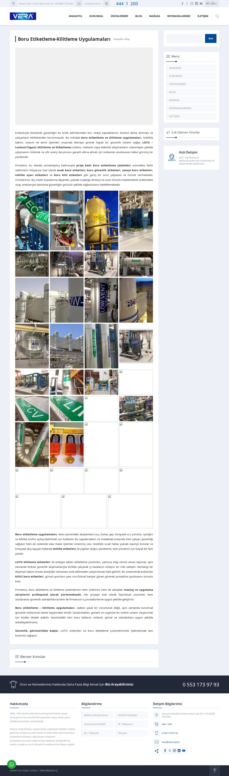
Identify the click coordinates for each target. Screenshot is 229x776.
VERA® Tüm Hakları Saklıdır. (23, 770)
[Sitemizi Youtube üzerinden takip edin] (201, 3)
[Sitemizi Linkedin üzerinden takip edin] (196, 3)
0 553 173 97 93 (201, 684)
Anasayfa (118, 39)
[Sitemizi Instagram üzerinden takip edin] (191, 3)
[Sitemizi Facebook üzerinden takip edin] (182, 3)
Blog (127, 39)
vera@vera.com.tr (92, 3)
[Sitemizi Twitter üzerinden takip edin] (187, 3)
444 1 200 (125, 3)
